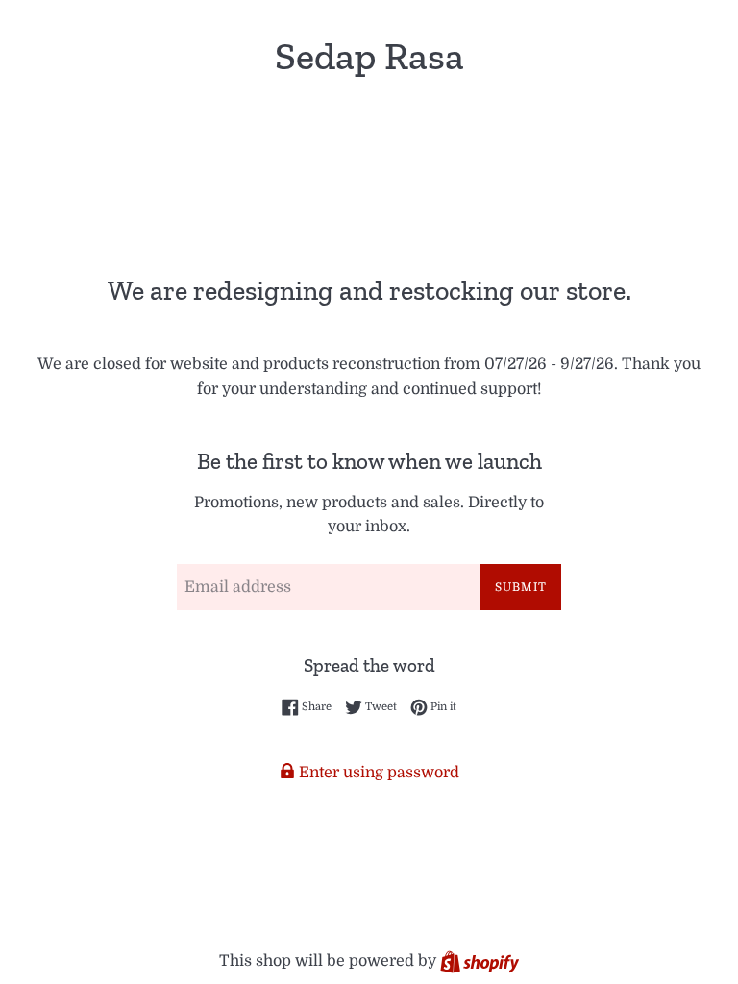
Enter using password (377, 772)
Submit (521, 587)
